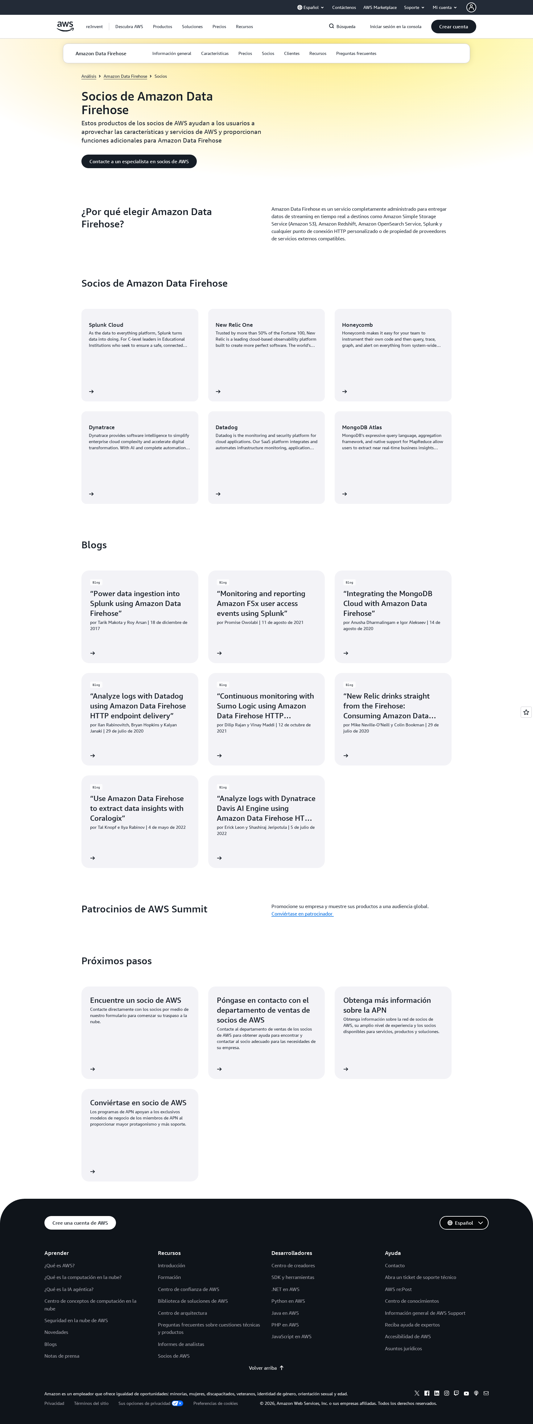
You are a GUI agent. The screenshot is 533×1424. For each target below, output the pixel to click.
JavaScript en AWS (291, 1336)
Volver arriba (263, 1368)
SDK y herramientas (292, 1277)
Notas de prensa (61, 1356)
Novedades (56, 1332)
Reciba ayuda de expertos (412, 1325)
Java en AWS (285, 1313)
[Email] (486, 1394)
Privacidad (54, 1403)
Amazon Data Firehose (125, 76)
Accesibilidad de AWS (408, 1336)
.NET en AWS (285, 1289)
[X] (417, 1394)
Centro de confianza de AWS (188, 1289)
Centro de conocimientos (412, 1301)
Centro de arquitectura (182, 1313)
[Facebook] (426, 1394)
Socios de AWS (174, 1356)
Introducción (171, 1265)
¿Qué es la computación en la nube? (83, 1277)
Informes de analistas (181, 1344)
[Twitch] (456, 1394)
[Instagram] (446, 1394)
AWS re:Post (398, 1289)
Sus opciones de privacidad (144, 1403)
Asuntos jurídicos (403, 1348)
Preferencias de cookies (215, 1403)
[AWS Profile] (471, 7)
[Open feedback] (526, 712)
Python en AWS (288, 1301)
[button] (129, 26)
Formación (169, 1277)
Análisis (88, 76)
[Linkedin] (436, 1394)
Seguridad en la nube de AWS (76, 1320)
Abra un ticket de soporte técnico (420, 1277)
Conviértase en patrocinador (302, 914)
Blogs (50, 1344)
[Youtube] (466, 1394)
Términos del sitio (91, 1403)
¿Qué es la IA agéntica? (68, 1289)
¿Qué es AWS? (59, 1265)
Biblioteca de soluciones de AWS (193, 1301)
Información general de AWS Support (425, 1313)
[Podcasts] (476, 1394)
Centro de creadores (293, 1265)
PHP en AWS (285, 1325)
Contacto (395, 1265)
